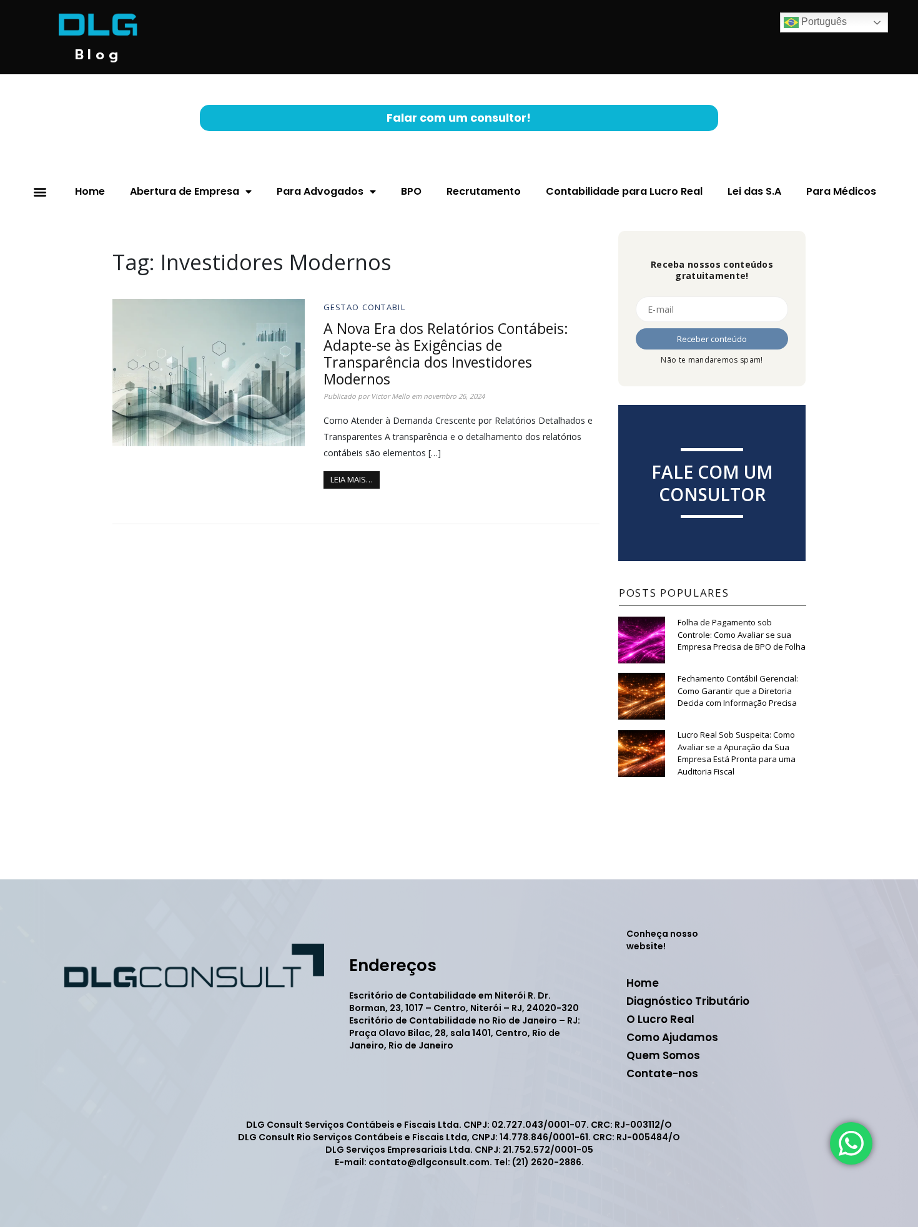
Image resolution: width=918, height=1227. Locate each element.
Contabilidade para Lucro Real (624, 191)
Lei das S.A (754, 191)
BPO (411, 191)
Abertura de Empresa (184, 191)
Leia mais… (351, 479)
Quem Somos (663, 1055)
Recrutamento (484, 191)
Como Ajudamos (672, 1037)
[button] (39, 192)
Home (90, 191)
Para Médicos (841, 191)
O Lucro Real (660, 1019)
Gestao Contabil (364, 307)
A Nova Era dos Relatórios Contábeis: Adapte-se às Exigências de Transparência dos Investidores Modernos (445, 353)
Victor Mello (390, 396)
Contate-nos (662, 1073)
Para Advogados (320, 191)
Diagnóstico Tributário (687, 1001)
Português (823, 21)
